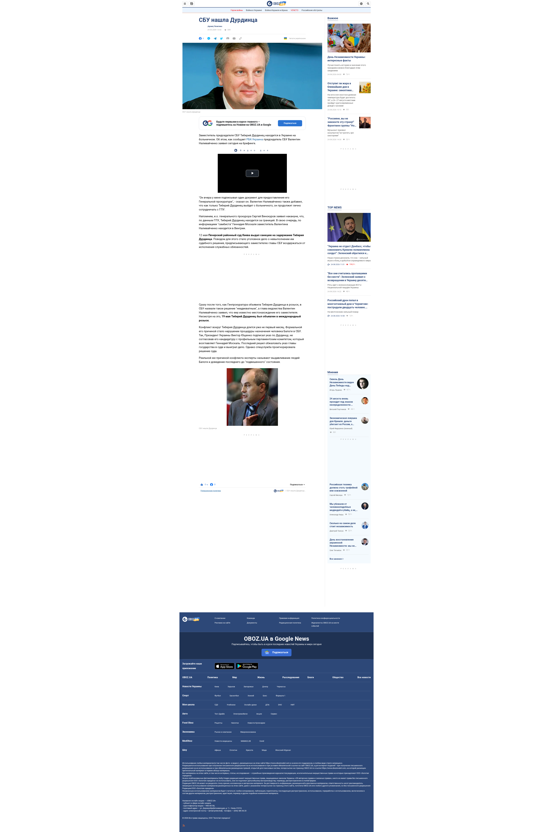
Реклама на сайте (222, 623)
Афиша (218, 750)
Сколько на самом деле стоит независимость (343, 525)
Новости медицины (223, 741)
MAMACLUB (246, 741)
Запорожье (248, 687)
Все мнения (336, 559)
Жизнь (261, 677)
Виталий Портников (338, 409)
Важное (332, 18)
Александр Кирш (336, 515)
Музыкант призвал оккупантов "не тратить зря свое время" (340, 133)
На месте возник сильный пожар (342, 312)
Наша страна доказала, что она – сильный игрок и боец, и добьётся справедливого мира (349, 259)
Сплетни (233, 750)
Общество (337, 677)
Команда (251, 618)
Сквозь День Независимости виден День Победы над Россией (342, 382)
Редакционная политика (211, 491)
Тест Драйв (220, 714)
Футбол (218, 696)
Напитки (235, 723)
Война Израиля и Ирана (276, 10)
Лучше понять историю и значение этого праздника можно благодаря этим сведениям (346, 68)
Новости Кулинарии (256, 723)
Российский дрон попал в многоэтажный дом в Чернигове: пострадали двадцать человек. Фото (347, 304)
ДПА (267, 705)
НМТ (293, 705)
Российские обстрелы (312, 10)
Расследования (290, 677)
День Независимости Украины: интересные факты (346, 58)
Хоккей (251, 696)
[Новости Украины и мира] (279, 491)
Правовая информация (289, 618)
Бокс (265, 696)
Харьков (231, 687)
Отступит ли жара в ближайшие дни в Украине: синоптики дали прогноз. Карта (339, 87)
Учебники (231, 705)
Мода (264, 750)
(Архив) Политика (215, 26)
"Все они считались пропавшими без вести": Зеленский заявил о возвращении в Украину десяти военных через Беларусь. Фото (347, 277)
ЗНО (280, 705)
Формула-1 (280, 696)
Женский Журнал (283, 750)
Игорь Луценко (336, 390)
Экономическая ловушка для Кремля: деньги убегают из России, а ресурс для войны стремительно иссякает (343, 421)
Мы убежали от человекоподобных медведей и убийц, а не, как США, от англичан (343, 507)
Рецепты (218, 723)
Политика (212, 677)
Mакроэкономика (248, 732)
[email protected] (215, 811)
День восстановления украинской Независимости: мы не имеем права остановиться (342, 543)
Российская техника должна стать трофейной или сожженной (343, 487)
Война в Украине (254, 10)
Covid (262, 741)
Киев (217, 687)
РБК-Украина (254, 139)
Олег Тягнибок (335, 550)
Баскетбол (234, 696)
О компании (220, 618)
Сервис (274, 714)
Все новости (364, 677)
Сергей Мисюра (336, 495)
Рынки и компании (223, 732)
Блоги (310, 677)
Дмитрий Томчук (336, 531)
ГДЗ (216, 705)
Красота (249, 750)
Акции (259, 714)
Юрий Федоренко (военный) (341, 429)
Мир (234, 677)
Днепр (265, 687)
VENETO (294, 10)
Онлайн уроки (250, 705)
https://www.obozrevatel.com (277, 763)
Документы (252, 623)
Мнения (332, 372)
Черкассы (281, 687)
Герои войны (237, 10)
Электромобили (240, 714)
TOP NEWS (334, 207)
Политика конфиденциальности (325, 618)
